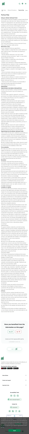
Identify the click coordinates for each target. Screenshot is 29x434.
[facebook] (16, 411)
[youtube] (9, 411)
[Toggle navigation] (25, 4)
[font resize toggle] (14, 395)
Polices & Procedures (12, 10)
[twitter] (13, 411)
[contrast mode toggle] (11, 395)
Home (5, 10)
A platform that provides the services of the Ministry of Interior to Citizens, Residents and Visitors (14, 362)
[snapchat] (19, 411)
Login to (13, 349)
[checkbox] (11, 331)
